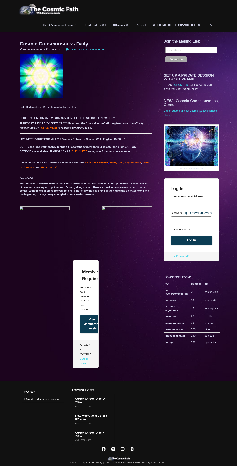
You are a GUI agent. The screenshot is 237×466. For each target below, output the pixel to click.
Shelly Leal (116, 162)
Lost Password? (180, 256)
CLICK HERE (49, 127)
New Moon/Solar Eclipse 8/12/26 (91, 417)
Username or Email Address (187, 196)
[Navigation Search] (212, 24)
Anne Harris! (49, 167)
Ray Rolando (133, 162)
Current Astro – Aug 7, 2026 (89, 434)
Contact (30, 391)
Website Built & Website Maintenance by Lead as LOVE (136, 463)
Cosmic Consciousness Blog (86, 49)
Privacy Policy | (95, 463)
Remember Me (182, 229)
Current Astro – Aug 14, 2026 (90, 400)
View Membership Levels (92, 324)
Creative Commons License (42, 398)
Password (176, 212)
